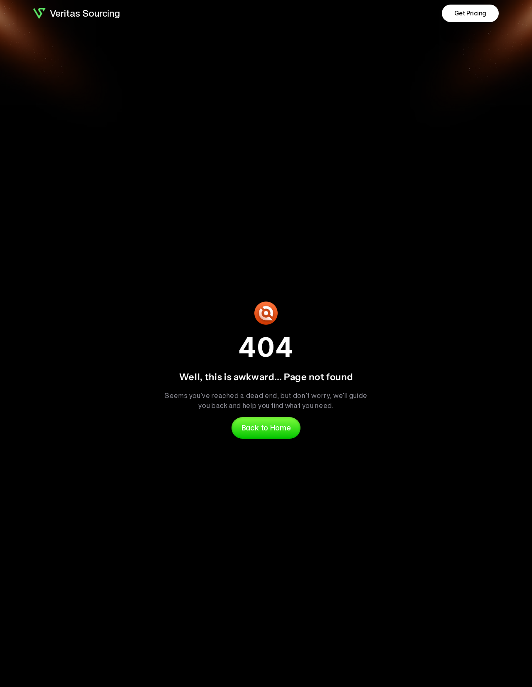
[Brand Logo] (39, 13)
